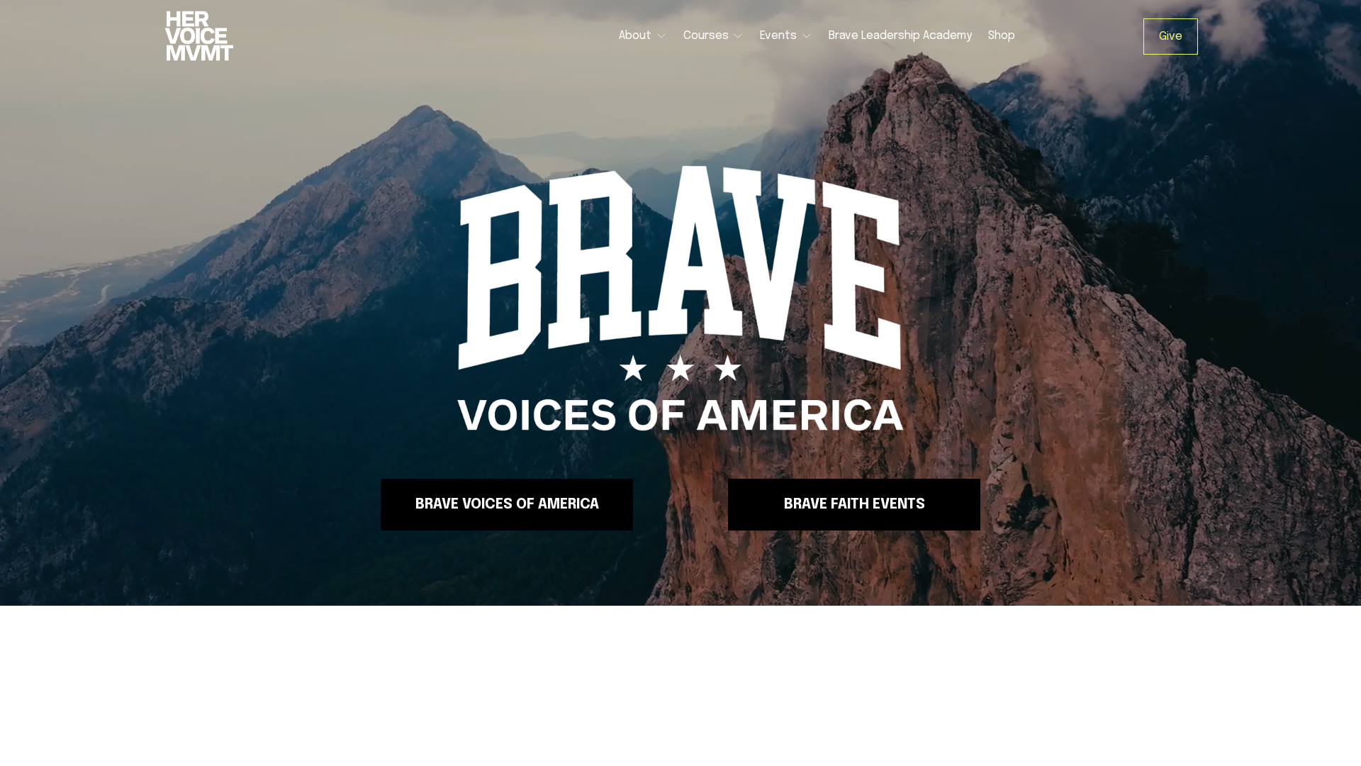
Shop (1001, 36)
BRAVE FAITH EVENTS (854, 504)
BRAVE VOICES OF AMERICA (507, 504)
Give (1170, 36)
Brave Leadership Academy (900, 36)
